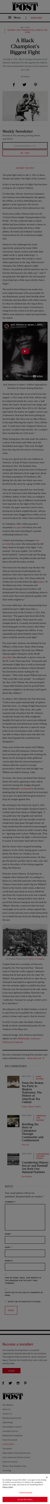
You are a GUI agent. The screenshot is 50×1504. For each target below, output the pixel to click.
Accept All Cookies (25, 1499)
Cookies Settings (25, 1492)
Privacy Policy (8, 1487)
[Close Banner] (47, 1477)
